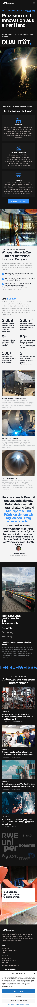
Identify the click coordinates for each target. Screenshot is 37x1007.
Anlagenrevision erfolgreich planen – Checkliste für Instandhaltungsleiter (18, 753)
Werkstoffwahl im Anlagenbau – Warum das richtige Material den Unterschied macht (18, 716)
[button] (34, 973)
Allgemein (5, 711)
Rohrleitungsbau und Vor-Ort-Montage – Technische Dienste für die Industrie (18, 785)
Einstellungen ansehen (18, 1000)
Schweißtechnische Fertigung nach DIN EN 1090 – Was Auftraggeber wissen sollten (18, 821)
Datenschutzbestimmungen (22, 1004)
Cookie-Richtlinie (11, 1004)
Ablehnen (18, 996)
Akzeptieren (18, 991)
